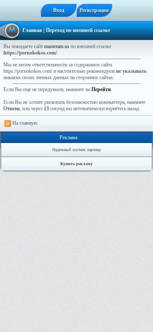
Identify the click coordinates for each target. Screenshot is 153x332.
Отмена (11, 109)
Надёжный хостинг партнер (76, 149)
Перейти (101, 89)
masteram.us (56, 46)
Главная (32, 30)
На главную (24, 123)
